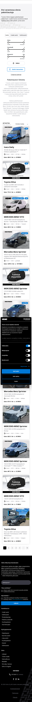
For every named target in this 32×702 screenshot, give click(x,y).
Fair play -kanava (7, 664)
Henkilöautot (5, 608)
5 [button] (19, 548)
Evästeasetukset (15, 689)
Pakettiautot (5, 633)
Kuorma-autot (6, 635)
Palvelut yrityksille (7, 619)
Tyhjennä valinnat (16, 74)
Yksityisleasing (6, 617)
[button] (23, 547)
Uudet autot (5, 612)
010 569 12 (14, 674)
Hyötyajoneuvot (6, 629)
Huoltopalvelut (6, 622)
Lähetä (16, 603)
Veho (2, 650)
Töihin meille (5, 656)
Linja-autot (5, 638)
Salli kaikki (16, 371)
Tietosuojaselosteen (17, 599)
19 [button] (27, 548)
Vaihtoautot (5, 615)
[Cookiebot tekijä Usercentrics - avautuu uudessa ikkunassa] (23, 319)
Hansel (4, 643)
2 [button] (8, 548)
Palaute (15, 697)
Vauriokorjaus (6, 624)
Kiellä (16, 381)
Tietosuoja (15, 693)
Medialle (4, 661)
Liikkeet (4, 654)
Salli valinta (16, 376)
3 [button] (12, 548)
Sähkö (17, 63)
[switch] (28, 350)
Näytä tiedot (24, 366)
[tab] (7, 35)
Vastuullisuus (6, 659)
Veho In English (6, 666)
